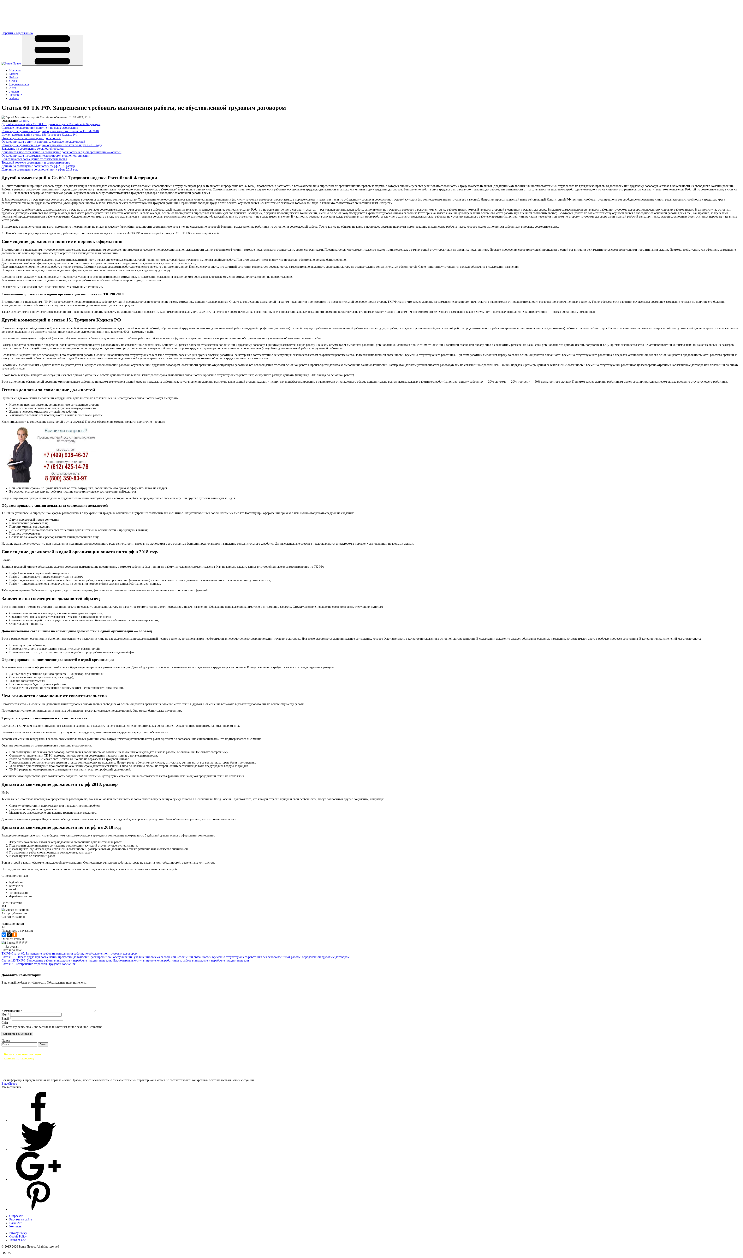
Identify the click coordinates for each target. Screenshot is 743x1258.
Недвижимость (19, 84)
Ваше (9, 1083)
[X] (9, 934)
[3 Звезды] (20, 942)
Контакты (15, 1226)
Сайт (5, 1022)
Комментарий (12, 1010)
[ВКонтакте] (4, 934)
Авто (12, 87)
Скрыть (24, 120)
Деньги (14, 91)
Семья (13, 80)
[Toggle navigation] (52, 50)
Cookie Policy (18, 1236)
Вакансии (15, 1223)
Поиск (6, 1040)
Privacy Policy (18, 1233)
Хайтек (14, 98)
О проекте (16, 1216)
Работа (13, 77)
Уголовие (15, 94)
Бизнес (13, 73)
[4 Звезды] (23, 942)
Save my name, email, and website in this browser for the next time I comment (54, 1026)
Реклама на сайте (20, 1219)
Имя (5, 1014)
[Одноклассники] (14, 934)
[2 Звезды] (17, 942)
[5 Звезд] (26, 942)
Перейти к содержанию (17, 33)
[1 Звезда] (8, 942)
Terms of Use (17, 1240)
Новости (15, 70)
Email (6, 1018)
